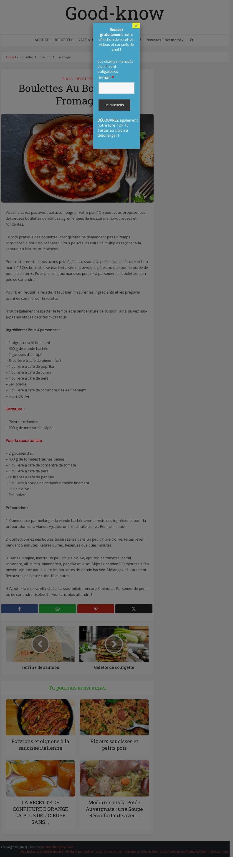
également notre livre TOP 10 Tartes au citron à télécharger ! (116, 82)
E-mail (106, 77)
